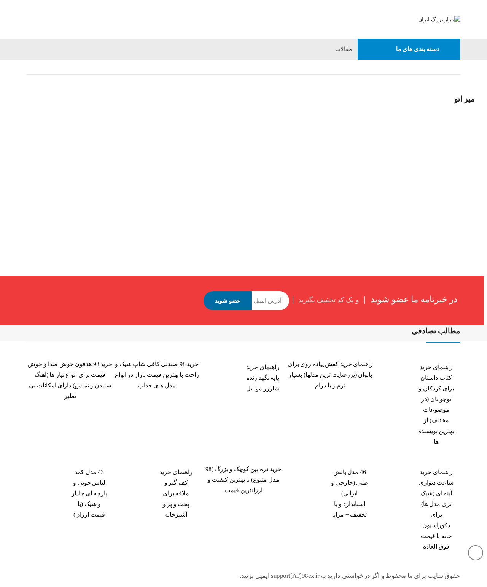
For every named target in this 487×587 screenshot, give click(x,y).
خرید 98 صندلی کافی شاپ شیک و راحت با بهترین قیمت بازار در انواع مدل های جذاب (157, 375)
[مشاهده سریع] (212, 83)
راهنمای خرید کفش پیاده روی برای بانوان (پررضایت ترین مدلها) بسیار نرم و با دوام (330, 375)
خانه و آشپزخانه (423, 67)
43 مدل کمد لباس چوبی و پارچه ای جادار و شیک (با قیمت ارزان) (89, 493)
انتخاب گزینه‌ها (213, 190)
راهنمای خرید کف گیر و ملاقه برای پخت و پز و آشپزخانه (176, 493)
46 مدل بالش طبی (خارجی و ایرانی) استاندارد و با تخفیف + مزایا (349, 493)
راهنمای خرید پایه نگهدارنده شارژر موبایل (263, 378)
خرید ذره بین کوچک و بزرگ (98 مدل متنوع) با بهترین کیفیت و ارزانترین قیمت (243, 479)
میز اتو (212, 159)
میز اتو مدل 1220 (224, 169)
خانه (455, 67)
